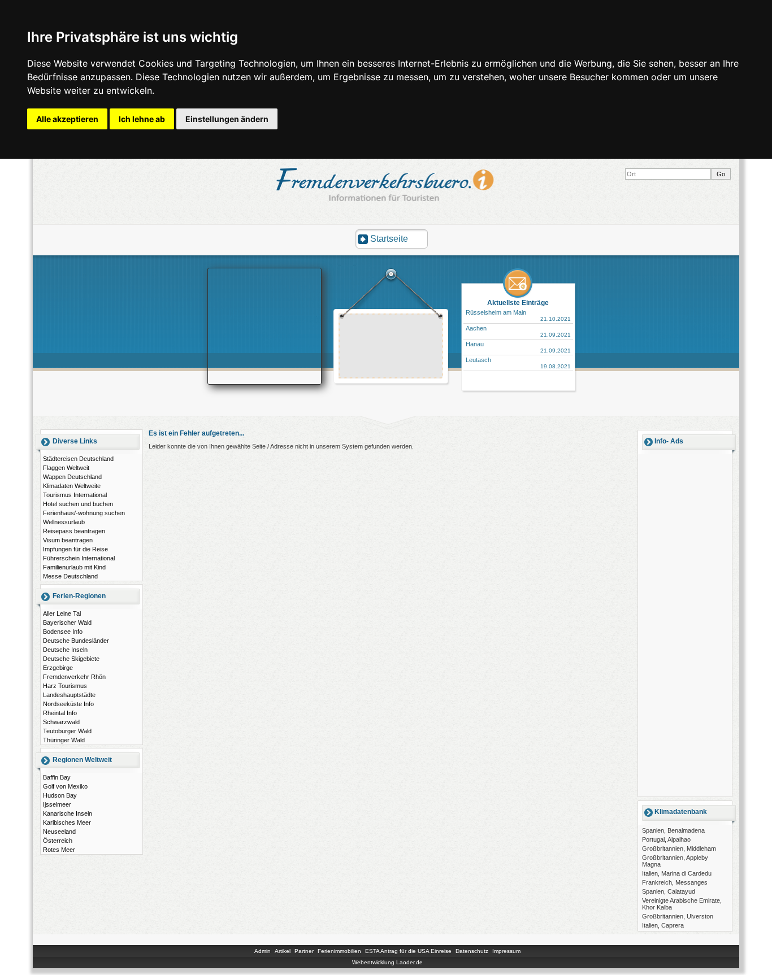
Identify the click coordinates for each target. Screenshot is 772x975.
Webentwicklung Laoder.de (387, 962)
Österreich (57, 840)
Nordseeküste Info (68, 703)
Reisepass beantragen (74, 531)
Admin (262, 951)
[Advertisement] (391, 347)
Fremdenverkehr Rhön (74, 676)
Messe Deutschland (70, 576)
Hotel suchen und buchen (78, 503)
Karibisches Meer (67, 822)
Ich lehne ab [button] (142, 119)
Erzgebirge (58, 667)
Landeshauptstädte (69, 694)
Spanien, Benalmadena (673, 830)
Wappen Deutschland (72, 476)
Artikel (282, 951)
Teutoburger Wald (67, 731)
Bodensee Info (63, 631)
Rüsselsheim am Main (496, 312)
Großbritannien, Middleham (679, 848)
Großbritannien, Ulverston (677, 916)
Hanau (475, 344)
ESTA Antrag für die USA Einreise (408, 951)
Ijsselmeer (57, 804)
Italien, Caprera (663, 925)
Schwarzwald (61, 722)
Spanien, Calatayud (668, 891)
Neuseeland (59, 831)
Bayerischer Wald (67, 622)
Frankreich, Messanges (675, 882)
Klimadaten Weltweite (72, 485)
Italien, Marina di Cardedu (677, 873)
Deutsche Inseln (65, 649)
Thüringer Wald (64, 740)
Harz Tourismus (65, 685)
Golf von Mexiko (65, 786)
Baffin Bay (57, 777)
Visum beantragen (68, 540)
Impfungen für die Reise (75, 549)
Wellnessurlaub (64, 522)
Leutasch (478, 359)
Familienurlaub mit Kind (74, 567)
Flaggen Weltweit (66, 467)
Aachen (476, 328)
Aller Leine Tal (62, 613)
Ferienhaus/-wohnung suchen (84, 513)
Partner (304, 951)
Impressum (506, 951)
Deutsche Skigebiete (71, 658)
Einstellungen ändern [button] (226, 119)
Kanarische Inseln (67, 813)
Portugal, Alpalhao (666, 839)
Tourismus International (75, 494)
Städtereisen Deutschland (78, 458)
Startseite (389, 238)
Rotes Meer (59, 849)
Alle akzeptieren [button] (67, 119)
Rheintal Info (60, 713)
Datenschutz (472, 951)
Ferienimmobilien (339, 951)
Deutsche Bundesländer (76, 640)
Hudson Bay (60, 795)
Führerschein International (79, 558)
